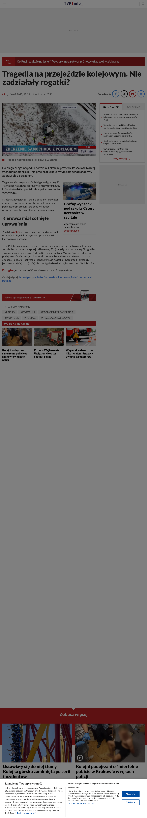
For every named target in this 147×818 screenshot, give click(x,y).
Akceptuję (130, 794)
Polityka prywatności (26, 813)
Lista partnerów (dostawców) (81, 803)
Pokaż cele (130, 802)
